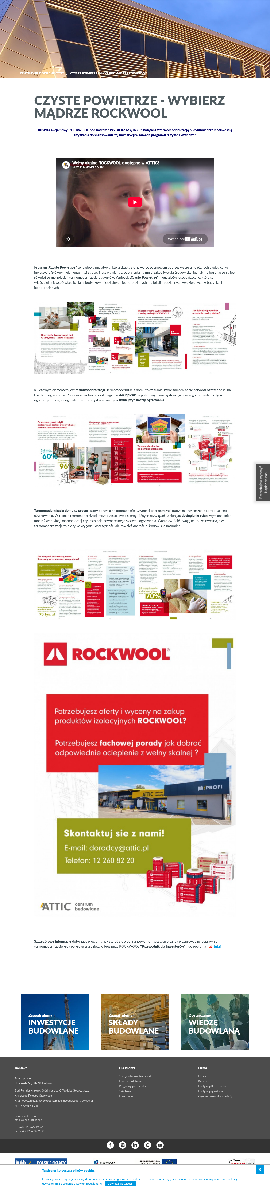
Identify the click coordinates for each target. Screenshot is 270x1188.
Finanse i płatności (131, 1081)
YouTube (160, 1145)
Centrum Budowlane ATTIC (42, 73)
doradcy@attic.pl (25, 1116)
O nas (202, 1076)
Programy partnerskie (133, 1086)
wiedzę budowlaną (214, 1024)
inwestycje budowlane (53, 1024)
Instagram (122, 1145)
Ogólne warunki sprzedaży (215, 1096)
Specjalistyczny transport (135, 1076)
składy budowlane (134, 1024)
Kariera (202, 1081)
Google (147, 1145)
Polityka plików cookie (212, 1086)
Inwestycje (126, 1096)
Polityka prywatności (211, 1091)
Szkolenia (125, 1091)
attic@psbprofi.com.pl (29, 1120)
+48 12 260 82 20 (31, 1127)
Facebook (110, 1145)
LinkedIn (135, 1145)
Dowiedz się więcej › (120, 1183)
